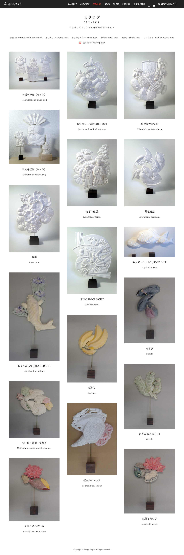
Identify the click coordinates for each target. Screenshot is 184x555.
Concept (72, 4)
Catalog (97, 4)
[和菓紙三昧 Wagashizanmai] (13, 4)
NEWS (107, 4)
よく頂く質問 (139, 4)
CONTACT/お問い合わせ (168, 4)
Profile (126, 4)
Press (116, 4)
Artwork (85, 4)
